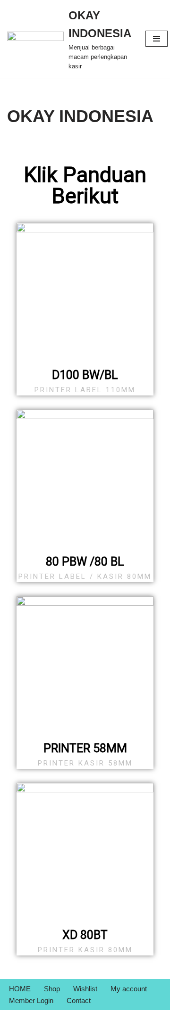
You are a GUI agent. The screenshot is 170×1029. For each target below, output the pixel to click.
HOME (20, 989)
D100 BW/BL (85, 375)
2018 (106, 1019)
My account (128, 989)
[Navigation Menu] (156, 39)
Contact (79, 1000)
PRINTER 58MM (85, 748)
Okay (65, 1019)
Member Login (31, 1000)
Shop (52, 989)
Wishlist (85, 989)
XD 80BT (85, 935)
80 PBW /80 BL (85, 561)
